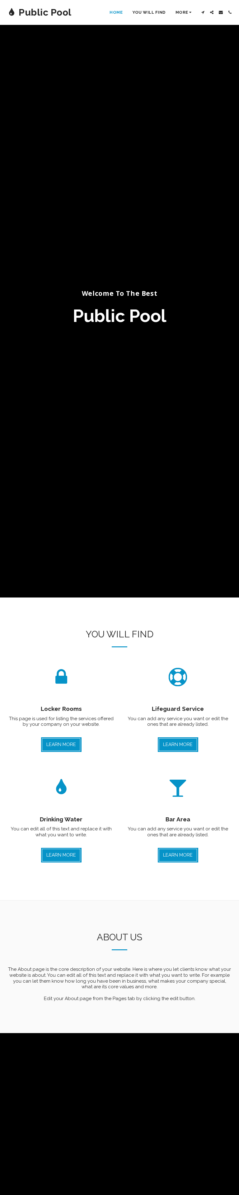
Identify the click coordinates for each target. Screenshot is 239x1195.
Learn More (61, 744)
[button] (203, 12)
